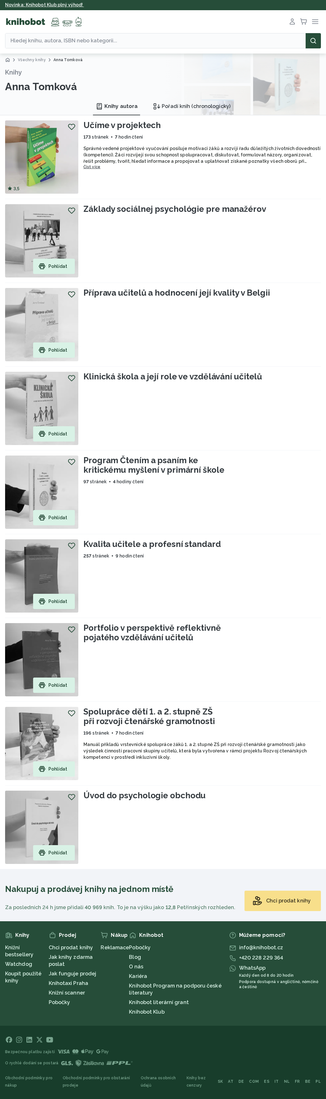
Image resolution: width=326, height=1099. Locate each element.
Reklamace (115, 948)
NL (287, 1081)
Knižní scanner (67, 993)
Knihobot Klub (146, 1012)
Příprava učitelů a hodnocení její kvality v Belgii (176, 293)
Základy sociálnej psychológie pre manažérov (174, 209)
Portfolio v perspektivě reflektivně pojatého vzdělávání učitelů (152, 632)
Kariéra (138, 976)
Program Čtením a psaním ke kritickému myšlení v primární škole (153, 465)
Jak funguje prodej (72, 974)
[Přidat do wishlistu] (71, 127)
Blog (135, 957)
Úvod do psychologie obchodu (144, 795)
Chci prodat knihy (71, 948)
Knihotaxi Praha (69, 983)
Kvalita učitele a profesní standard (152, 544)
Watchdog (18, 964)
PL (318, 1081)
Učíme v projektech (122, 125)
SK (220, 1081)
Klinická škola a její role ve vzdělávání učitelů (172, 376)
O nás (136, 967)
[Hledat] (313, 40)
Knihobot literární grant (158, 1002)
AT (230, 1081)
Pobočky (59, 1002)
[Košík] (303, 21)
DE (241, 1081)
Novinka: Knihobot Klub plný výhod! (44, 4)
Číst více (92, 167)
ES (266, 1081)
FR (297, 1081)
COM (254, 1081)
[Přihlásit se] (292, 21)
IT (276, 1081)
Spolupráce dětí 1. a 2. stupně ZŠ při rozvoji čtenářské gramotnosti (149, 716)
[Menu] (315, 21)
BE (308, 1081)
